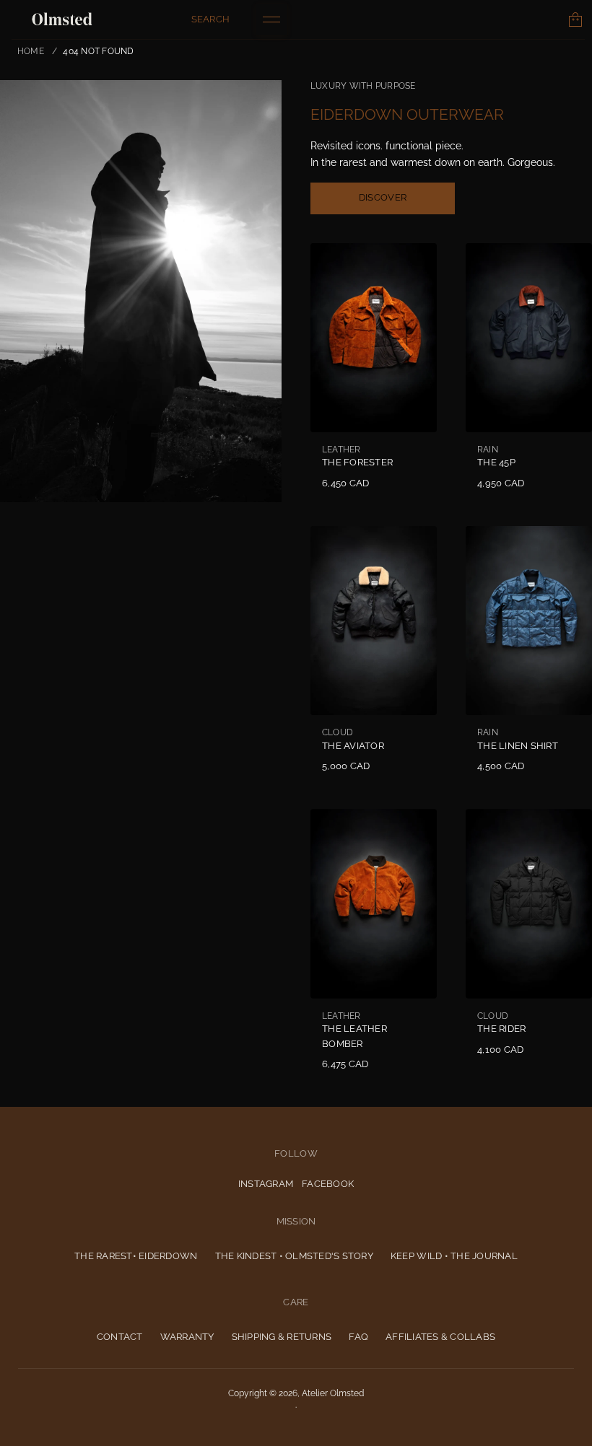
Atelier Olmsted (333, 1393)
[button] (211, 19)
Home (30, 50)
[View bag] (575, 19)
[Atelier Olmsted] (62, 19)
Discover (382, 197)
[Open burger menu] (271, 19)
